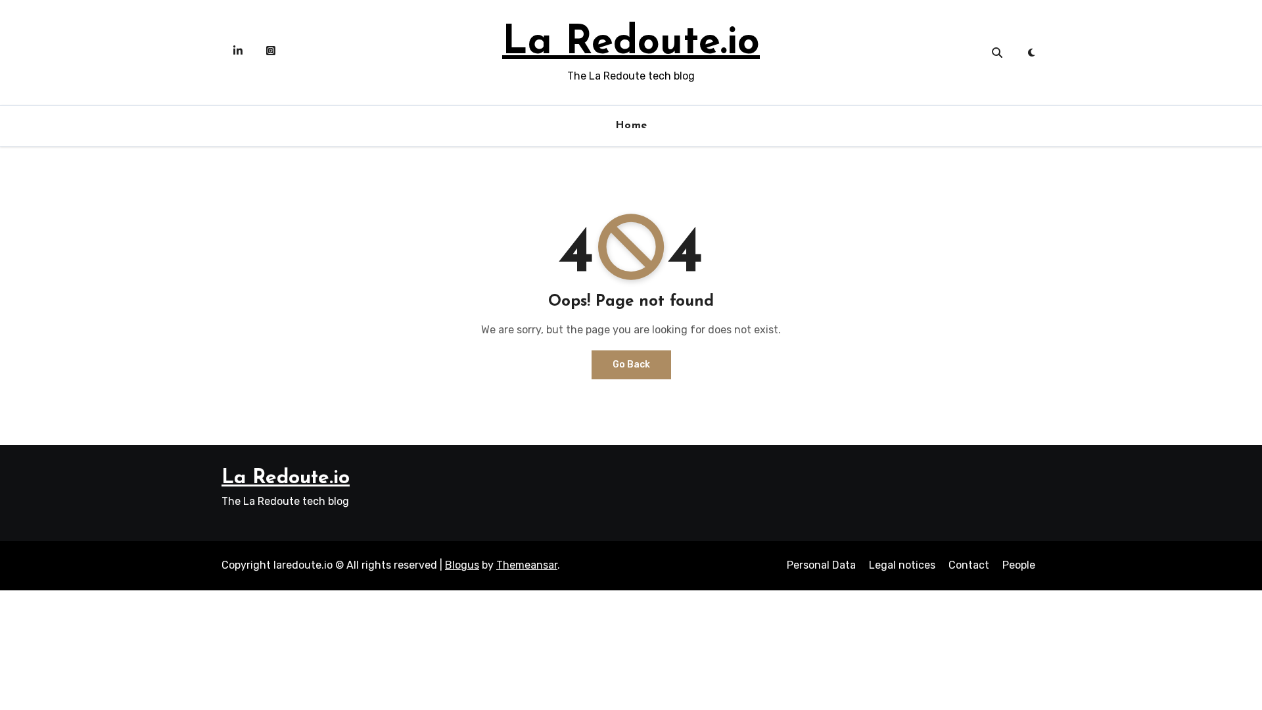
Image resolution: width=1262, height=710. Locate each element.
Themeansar (526, 565)
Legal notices (902, 565)
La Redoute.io (631, 43)
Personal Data (821, 565)
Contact (968, 565)
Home (631, 125)
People (1018, 565)
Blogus (462, 565)
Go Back (631, 364)
